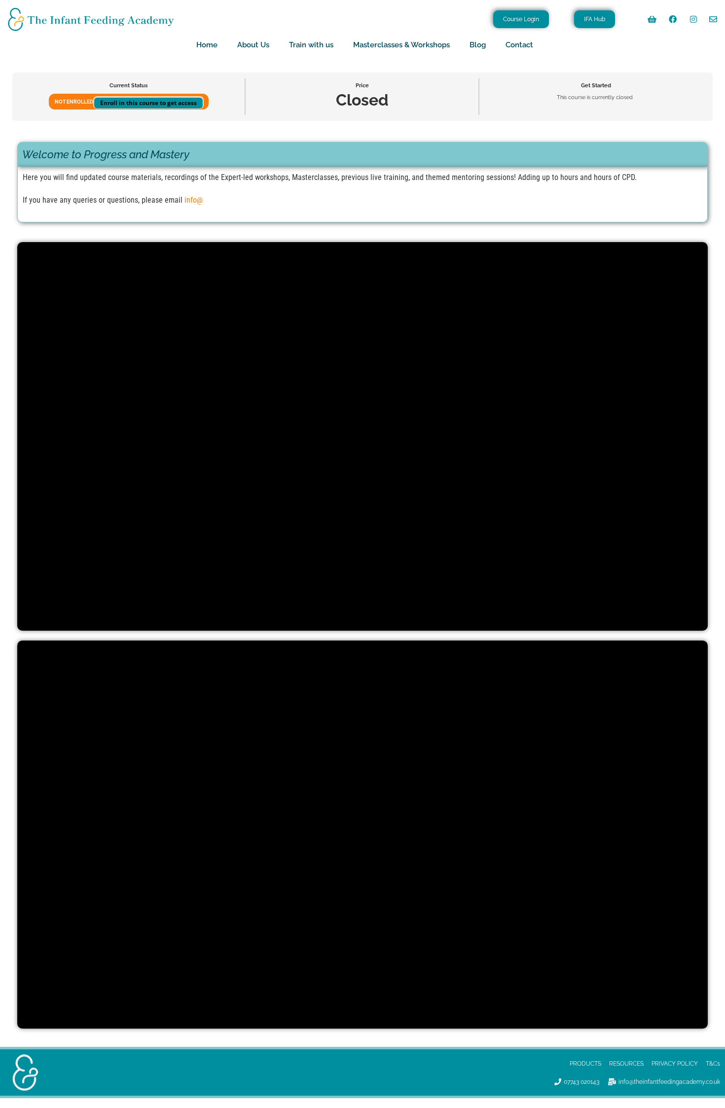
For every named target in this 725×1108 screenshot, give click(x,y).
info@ (193, 200)
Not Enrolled (74, 102)
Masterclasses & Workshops (401, 44)
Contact (519, 44)
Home (207, 44)
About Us (253, 44)
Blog (478, 44)
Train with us (311, 44)
